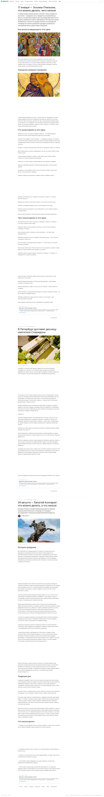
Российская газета (31, 326)
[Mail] (1, 1)
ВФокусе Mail (30, 4)
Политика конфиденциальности (97, 796)
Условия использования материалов (75, 796)
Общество (36, 4)
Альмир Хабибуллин (25, 515)
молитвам (47, 594)
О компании (5, 796)
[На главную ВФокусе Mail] (5, 1)
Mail (1, 796)
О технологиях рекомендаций (86, 796)
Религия (35, 499)
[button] (39, 44)
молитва (31, 62)
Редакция (66, 796)
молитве (45, 435)
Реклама (9, 796)
